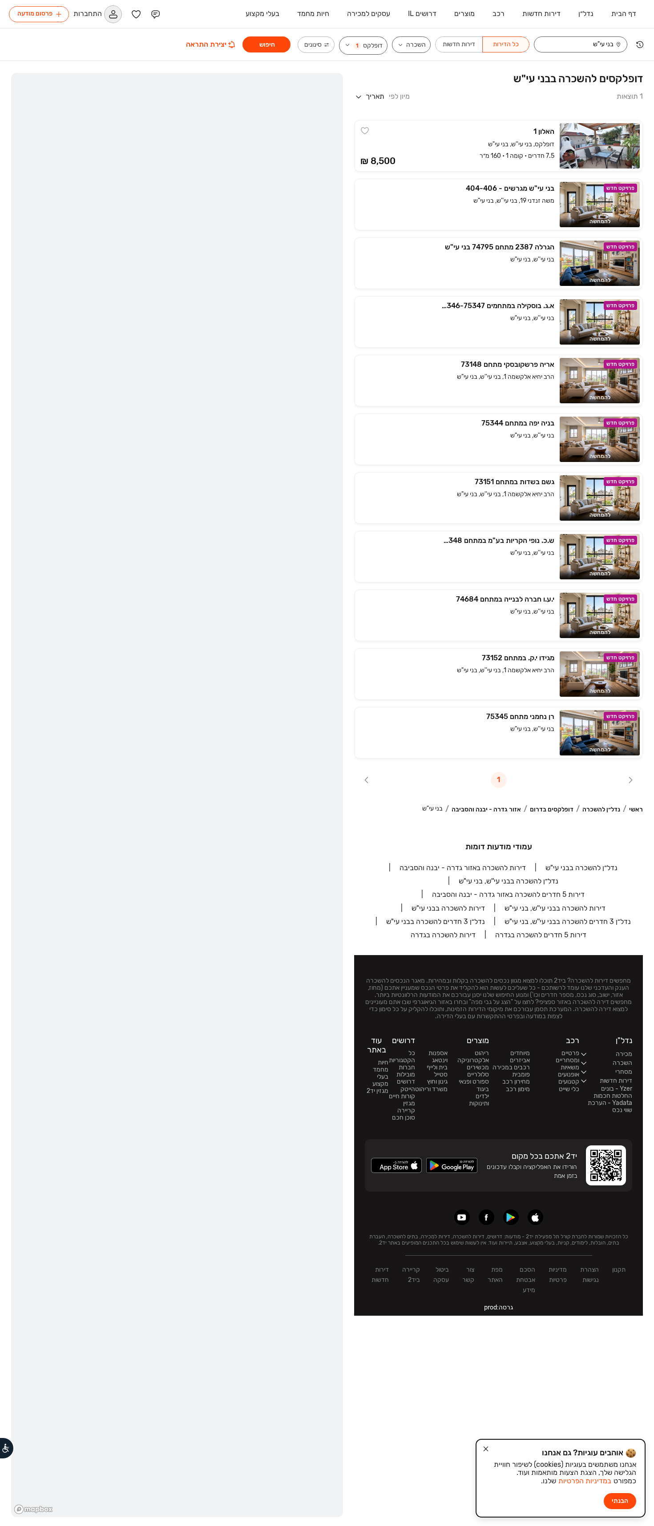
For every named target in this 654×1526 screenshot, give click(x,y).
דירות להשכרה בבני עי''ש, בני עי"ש (555, 908)
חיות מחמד (380, 1066)
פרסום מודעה (34, 13)
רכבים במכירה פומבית (511, 1071)
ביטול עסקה (441, 1275)
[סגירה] (486, 1449)
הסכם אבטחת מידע (525, 1280)
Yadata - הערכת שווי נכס (610, 1107)
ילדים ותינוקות (479, 1100)
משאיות (570, 1067)
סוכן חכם (403, 1117)
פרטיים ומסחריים (567, 1057)
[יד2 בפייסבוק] (486, 1217)
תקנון (619, 1269)
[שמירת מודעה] (364, 130)
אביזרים (520, 1060)
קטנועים (568, 1081)
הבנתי (620, 1501)
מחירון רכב (516, 1081)
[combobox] (575, 44)
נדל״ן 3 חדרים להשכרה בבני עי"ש (435, 921)
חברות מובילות (405, 1071)
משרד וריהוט (431, 1089)
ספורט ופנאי (474, 1081)
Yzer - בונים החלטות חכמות (612, 1092)
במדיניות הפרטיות (584, 1481)
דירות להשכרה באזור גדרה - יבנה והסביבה (463, 867)
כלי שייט (569, 1089)
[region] (177, 795)
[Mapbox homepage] (33, 1509)
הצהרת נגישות (589, 1275)
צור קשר (468, 1275)
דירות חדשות (380, 1275)
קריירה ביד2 (411, 1275)
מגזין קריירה (406, 1107)
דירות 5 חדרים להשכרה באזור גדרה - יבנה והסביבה (508, 894)
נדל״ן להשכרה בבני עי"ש (581, 867)
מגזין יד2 (377, 1091)
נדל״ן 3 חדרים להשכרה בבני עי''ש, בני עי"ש (568, 921)
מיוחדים (520, 1053)
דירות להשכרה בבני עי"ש (448, 908)
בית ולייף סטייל (437, 1071)
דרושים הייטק (406, 1085)
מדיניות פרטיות (558, 1275)
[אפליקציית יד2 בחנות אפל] (535, 1217)
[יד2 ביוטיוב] (462, 1217)
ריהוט (482, 1053)
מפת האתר (495, 1275)
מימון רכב (518, 1089)
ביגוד (482, 1089)
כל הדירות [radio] (506, 44)
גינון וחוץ (437, 1081)
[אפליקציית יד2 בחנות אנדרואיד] (511, 1217)
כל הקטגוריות (402, 1057)
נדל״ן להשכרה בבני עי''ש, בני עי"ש (508, 881)
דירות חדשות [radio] (459, 44)
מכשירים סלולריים (478, 1071)
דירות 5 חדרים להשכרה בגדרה (540, 935)
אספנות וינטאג (438, 1057)
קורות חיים (402, 1096)
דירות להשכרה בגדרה (443, 935)
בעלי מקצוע (380, 1080)
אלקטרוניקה (473, 1060)
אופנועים (568, 1074)
